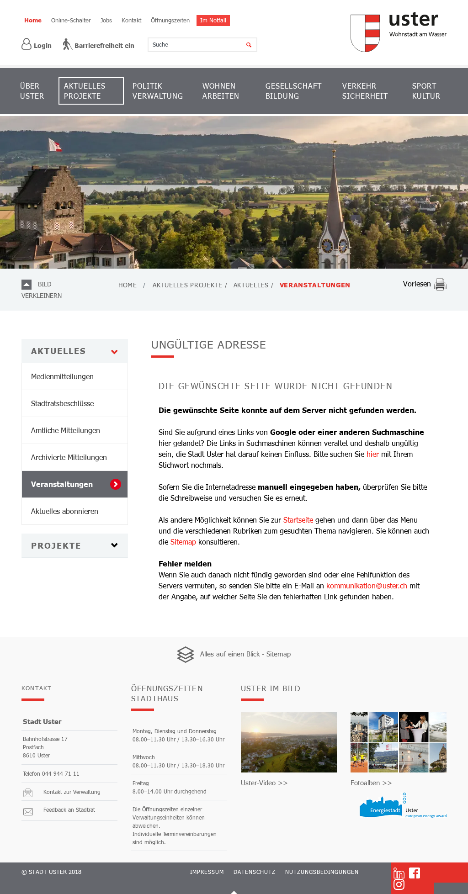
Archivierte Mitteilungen (69, 457)
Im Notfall (213, 20)
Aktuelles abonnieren (64, 511)
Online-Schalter (71, 20)
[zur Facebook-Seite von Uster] (414, 872)
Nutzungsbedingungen (322, 871)
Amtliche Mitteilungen (65, 430)
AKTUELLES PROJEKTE (85, 90)
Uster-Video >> (264, 782)
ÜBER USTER (32, 90)
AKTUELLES (58, 351)
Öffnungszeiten (170, 20)
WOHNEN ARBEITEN (220, 90)
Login (43, 45)
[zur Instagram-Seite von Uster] (399, 884)
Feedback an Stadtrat (69, 809)
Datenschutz (255, 871)
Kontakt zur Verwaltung (72, 791)
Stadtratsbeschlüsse (62, 403)
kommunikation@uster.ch (366, 585)
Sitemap (183, 541)
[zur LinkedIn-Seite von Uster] (399, 872)
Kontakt (131, 20)
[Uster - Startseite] (399, 32)
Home (33, 20)
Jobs (106, 20)
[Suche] (243, 44)
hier (373, 454)
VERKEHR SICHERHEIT (365, 90)
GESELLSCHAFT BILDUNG (294, 90)
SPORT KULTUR (426, 90)
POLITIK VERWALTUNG (158, 90)
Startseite (298, 519)
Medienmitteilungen (62, 376)
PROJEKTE (56, 545)
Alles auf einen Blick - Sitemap (245, 654)
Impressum (207, 871)
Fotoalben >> (371, 782)
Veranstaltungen (79, 483)
